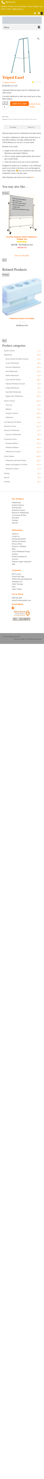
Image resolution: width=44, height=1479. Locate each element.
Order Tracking (17, 584)
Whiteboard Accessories (30, 119)
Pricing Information (19, 539)
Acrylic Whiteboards (12, 363)
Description (13, 127)
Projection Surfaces (12, 413)
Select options (22, 251)
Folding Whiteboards (12, 388)
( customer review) (9, 82)
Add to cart (19, 103)
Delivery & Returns (19, 541)
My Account (16, 574)
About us (15, 534)
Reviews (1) (31, 127)
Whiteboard (9, 417)
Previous (5, 193)
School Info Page (18, 576)
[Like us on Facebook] (13, 608)
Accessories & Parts (10, 439)
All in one (9, 405)
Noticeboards (16, 508)
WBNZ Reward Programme (22, 579)
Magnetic (9, 409)
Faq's (14, 587)
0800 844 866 (10, 2)
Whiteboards (8, 355)
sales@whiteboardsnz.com (21, 600)
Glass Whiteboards (11, 371)
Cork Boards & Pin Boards (12, 422)
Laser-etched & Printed (13, 379)
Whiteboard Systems (12, 469)
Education (15, 518)
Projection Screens (10, 426)
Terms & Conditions (19, 546)
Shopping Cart (17, 581)
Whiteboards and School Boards (16, 460)
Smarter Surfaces (9, 401)
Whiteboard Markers (12, 447)
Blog (13, 549)
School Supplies (9, 456)
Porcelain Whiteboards (13, 367)
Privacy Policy (17, 544)
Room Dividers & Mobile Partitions (17, 359)
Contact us (15, 536)
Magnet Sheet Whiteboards (14, 396)
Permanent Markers (12, 443)
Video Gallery (17, 589)
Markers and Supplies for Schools (16, 464)
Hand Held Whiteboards (13, 392)
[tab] (13, 127)
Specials (6, 477)
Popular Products (9, 351)
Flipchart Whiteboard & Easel (16, 119)
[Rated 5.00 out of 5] (22, 242)
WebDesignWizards (35, 639)
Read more (22, 329)
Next (4, 260)
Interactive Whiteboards (11, 430)
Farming (6, 473)
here (32, 177)
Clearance (7, 482)
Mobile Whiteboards (12, 375)
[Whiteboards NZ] (22, 20)
